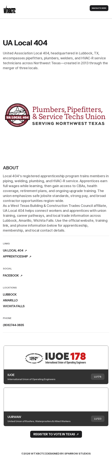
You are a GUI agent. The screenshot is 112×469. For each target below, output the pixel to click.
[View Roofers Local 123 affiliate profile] (56, 407)
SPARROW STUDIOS (77, 453)
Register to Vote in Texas (54, 434)
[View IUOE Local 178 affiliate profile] (56, 365)
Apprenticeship (15, 256)
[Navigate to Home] (10, 9)
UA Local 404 (13, 250)
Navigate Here (99, 8)
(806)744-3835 (13, 325)
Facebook (11, 275)
